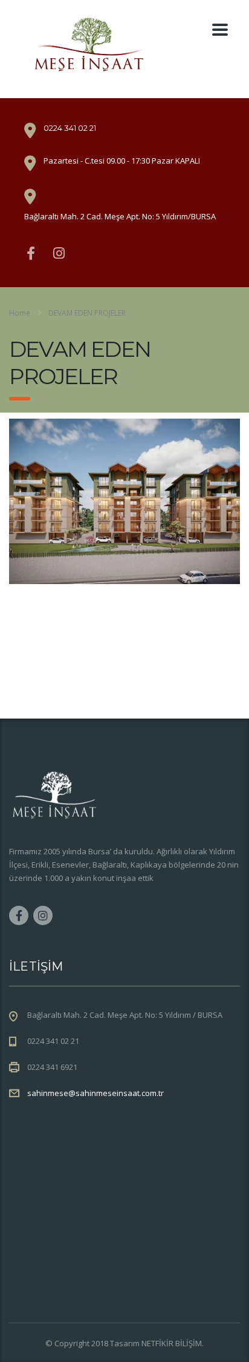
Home (19, 313)
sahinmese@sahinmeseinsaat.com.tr (95, 1093)
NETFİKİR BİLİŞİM (171, 1343)
